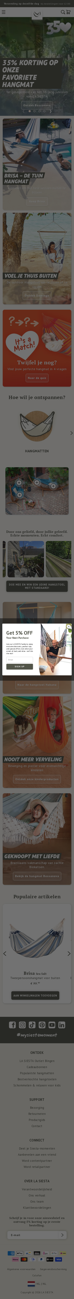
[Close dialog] (69, 627)
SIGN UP (20, 666)
